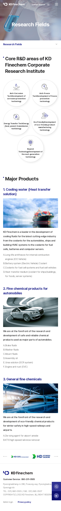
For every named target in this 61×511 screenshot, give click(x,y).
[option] (20, 456)
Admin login (8, 502)
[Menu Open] (56, 4)
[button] (5, 456)
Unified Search (38, 4)
